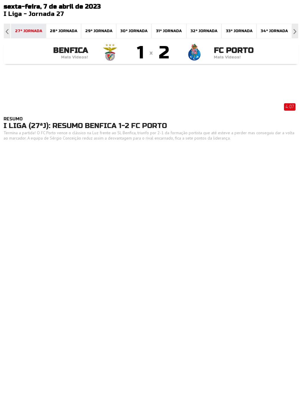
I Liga (13, 14)
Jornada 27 (46, 14)
